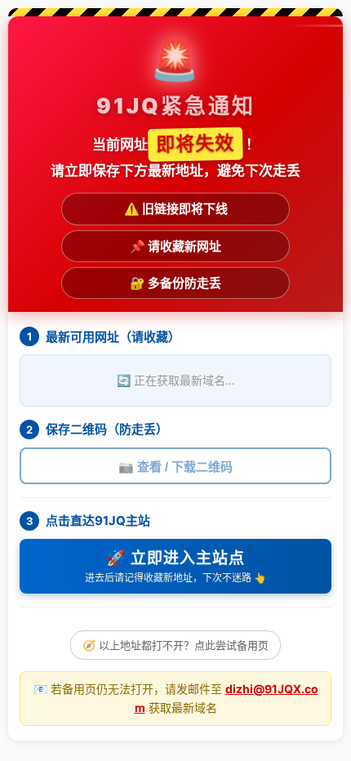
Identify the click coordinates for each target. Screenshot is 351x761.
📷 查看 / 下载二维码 (175, 467)
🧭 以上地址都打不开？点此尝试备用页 (175, 645)
